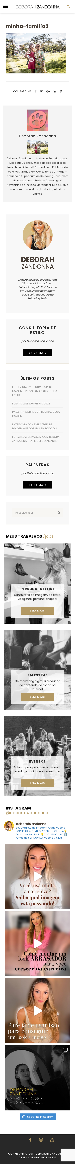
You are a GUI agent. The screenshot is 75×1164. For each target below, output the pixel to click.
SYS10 (52, 1157)
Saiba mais (37, 353)
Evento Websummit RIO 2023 (31, 403)
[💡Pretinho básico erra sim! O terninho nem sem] (37, 1077)
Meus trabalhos (30, 536)
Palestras (37, 675)
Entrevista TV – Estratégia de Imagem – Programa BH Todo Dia (34, 427)
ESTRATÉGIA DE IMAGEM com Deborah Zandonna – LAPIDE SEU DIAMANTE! (36, 439)
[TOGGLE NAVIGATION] (5, 6)
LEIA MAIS (37, 610)
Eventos (37, 761)
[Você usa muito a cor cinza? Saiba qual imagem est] (37, 876)
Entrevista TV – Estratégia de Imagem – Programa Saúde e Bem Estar (34, 391)
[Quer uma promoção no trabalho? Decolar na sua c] (37, 943)
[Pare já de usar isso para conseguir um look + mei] (37, 1010)
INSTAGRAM (27, 810)
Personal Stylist (38, 589)
